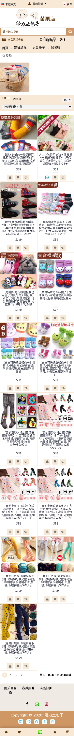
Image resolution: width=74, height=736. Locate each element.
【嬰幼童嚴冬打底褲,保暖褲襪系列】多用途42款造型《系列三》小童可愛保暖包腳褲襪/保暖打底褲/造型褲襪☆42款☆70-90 (18, 512)
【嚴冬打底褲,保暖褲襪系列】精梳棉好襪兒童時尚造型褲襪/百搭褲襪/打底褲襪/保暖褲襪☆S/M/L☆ (18, 580)
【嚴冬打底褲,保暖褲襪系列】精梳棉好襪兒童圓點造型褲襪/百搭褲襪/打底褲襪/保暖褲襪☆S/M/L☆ (18, 648)
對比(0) (17, 98)
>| (22, 675)
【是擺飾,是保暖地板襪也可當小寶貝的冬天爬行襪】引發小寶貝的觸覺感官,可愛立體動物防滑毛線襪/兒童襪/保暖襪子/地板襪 (18, 298)
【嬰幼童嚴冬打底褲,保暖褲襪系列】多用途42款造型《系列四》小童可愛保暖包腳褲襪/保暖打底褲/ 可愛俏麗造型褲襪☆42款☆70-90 (55, 440)
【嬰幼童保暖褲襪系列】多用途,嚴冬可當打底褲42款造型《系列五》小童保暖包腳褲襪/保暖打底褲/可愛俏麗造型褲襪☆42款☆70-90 (55, 512)
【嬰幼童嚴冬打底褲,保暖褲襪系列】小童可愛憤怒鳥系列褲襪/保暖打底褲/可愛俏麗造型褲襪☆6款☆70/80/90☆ (18, 439)
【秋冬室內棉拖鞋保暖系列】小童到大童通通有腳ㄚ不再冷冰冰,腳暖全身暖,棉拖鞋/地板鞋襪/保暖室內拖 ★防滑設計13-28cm (18, 228)
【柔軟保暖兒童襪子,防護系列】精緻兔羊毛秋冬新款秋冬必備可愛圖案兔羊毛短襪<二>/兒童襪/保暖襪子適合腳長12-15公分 (55, 228)
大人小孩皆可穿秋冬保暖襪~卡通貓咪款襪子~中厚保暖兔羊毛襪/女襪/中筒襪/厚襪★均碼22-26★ (55, 159)
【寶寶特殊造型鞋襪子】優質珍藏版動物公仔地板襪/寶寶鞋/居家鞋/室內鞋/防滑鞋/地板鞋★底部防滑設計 (55, 368)
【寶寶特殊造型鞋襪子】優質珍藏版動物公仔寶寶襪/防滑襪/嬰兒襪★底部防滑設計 (18, 367)
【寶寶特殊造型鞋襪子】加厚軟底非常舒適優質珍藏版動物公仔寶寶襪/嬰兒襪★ (55, 295)
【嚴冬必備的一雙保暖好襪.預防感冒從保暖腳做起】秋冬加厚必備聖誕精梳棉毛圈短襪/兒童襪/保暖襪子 (18, 159)
